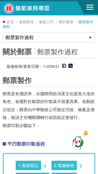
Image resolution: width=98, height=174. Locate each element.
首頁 (10, 21)
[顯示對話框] (85, 133)
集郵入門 (46, 21)
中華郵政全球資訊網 (32, 8)
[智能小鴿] (77, 143)
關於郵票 (66, 21)
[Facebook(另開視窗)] (64, 66)
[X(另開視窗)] (70, 66)
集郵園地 (26, 21)
